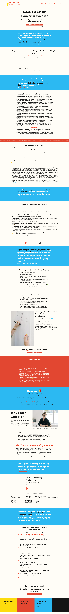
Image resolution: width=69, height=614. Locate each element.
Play (60, 3)
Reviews (55, 3)
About (38, 3)
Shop (42, 3)
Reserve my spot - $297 (34, 352)
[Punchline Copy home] (13, 3)
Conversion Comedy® (23, 471)
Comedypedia (41, 397)
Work (46, 3)
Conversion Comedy (22, 87)
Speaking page (16, 182)
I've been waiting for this (34, 24)
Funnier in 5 (23, 404)
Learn (51, 3)
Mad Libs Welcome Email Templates (29, 401)
